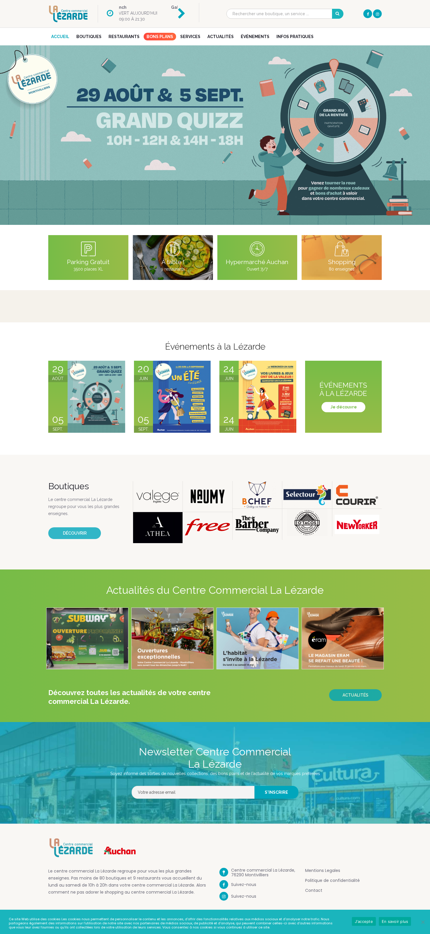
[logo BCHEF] (257, 495)
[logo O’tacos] (307, 522)
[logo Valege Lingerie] (158, 496)
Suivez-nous (243, 884)
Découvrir (75, 533)
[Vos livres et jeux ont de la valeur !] (267, 397)
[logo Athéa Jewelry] (158, 527)
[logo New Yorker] (357, 524)
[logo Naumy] (207, 496)
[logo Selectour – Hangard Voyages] (307, 495)
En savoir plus (395, 921)
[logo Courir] (357, 495)
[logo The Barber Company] (257, 524)
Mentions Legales (322, 870)
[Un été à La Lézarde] (182, 397)
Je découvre (344, 407)
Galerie (127, 7)
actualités (355, 695)
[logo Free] (207, 526)
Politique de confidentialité (332, 880)
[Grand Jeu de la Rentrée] (96, 397)
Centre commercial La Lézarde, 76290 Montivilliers (263, 872)
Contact (313, 890)
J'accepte (364, 921)
